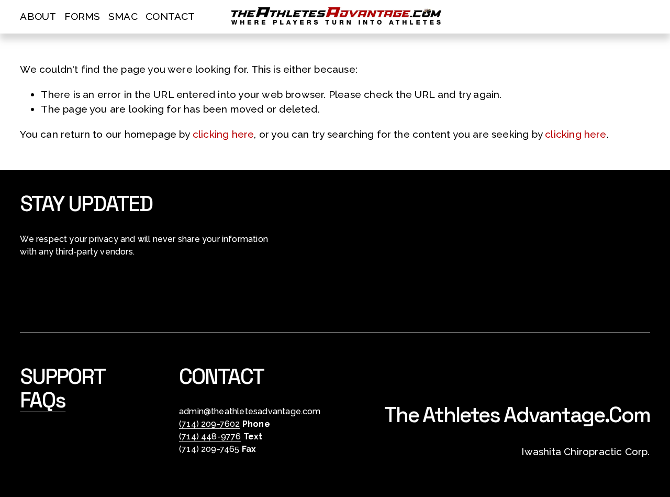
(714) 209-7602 (209, 424)
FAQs (42, 401)
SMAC (123, 16)
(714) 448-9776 (210, 436)
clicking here (223, 134)
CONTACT (170, 16)
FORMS (82, 16)
